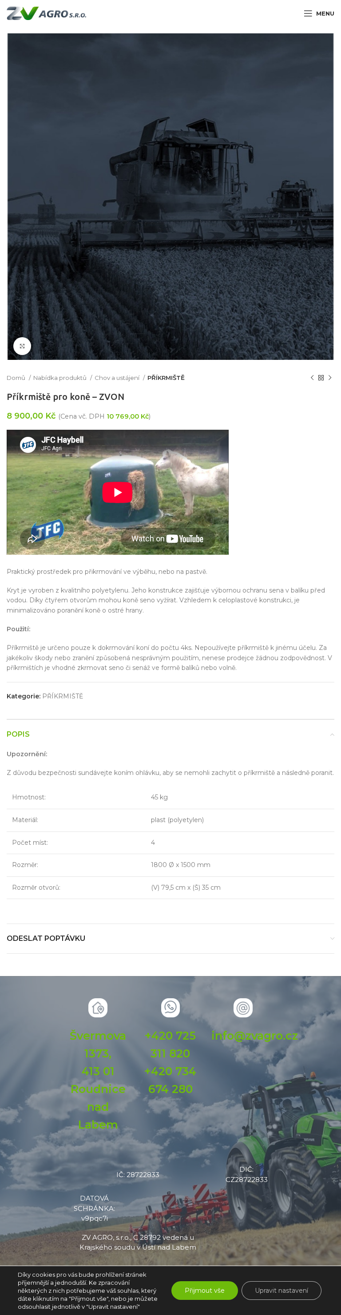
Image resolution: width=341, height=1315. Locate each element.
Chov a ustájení (118, 377)
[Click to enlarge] (22, 346)
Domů (17, 377)
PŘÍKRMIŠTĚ (166, 377)
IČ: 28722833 (137, 1174)
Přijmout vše (205, 1291)
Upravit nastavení (281, 1291)
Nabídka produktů (60, 377)
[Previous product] (312, 378)
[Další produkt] (329, 378)
